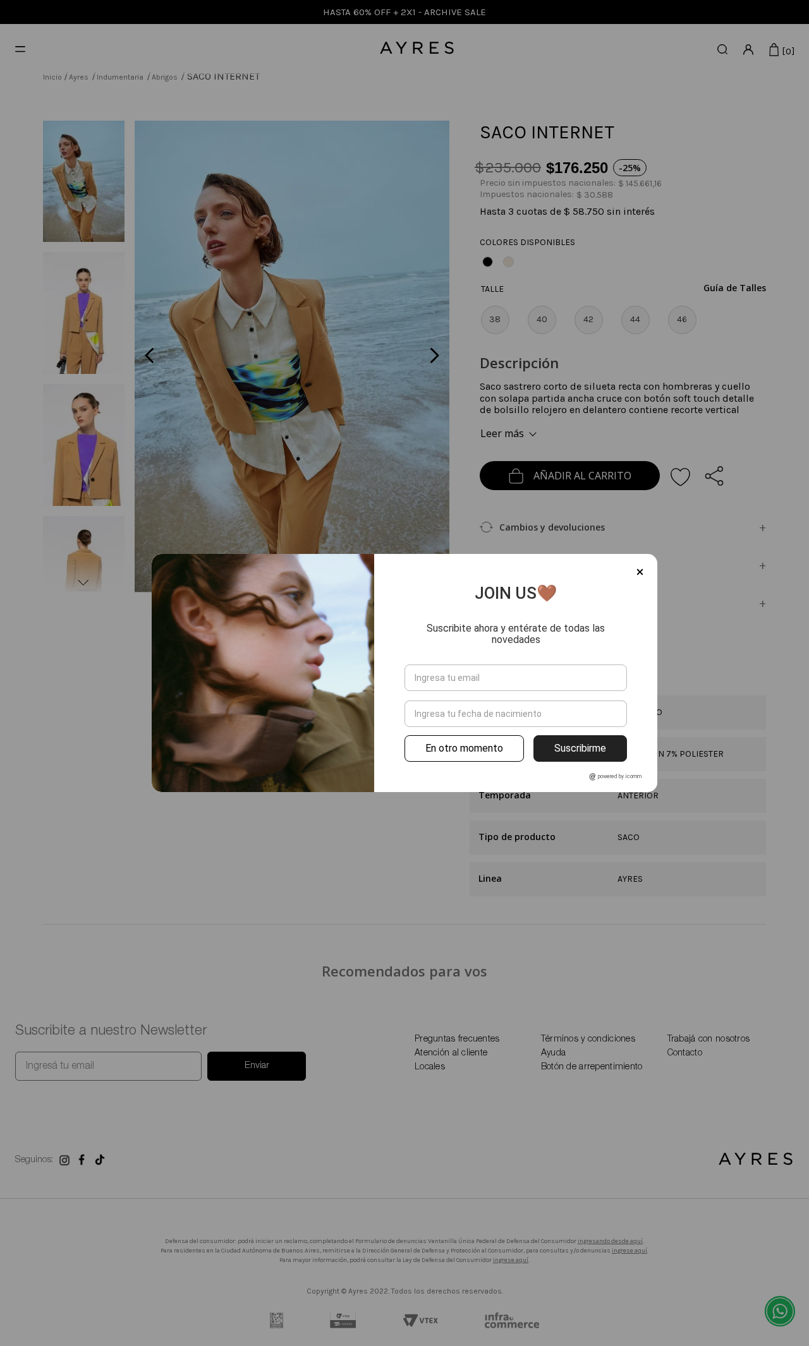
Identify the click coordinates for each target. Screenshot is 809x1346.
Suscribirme (580, 748)
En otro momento (464, 748)
